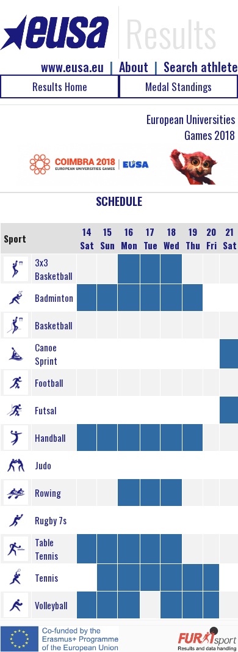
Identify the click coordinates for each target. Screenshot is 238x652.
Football (49, 382)
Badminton (54, 297)
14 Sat (87, 238)
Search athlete (201, 67)
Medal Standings (178, 86)
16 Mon (129, 238)
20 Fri (211, 238)
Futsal (45, 410)
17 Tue (150, 238)
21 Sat (230, 238)
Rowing (48, 492)
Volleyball (51, 605)
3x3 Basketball (53, 268)
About (133, 67)
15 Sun (107, 238)
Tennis (46, 577)
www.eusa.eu (72, 67)
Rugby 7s (51, 520)
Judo (43, 465)
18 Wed (171, 238)
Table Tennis (46, 548)
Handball (50, 437)
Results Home (59, 86)
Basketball (53, 325)
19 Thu (193, 238)
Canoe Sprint (46, 353)
